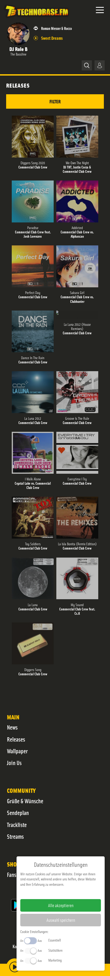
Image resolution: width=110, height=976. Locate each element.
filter (55, 101)
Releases (16, 739)
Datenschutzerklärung (70, 892)
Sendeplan (18, 812)
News (12, 727)
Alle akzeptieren (60, 905)
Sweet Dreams (52, 38)
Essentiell (54, 940)
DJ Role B (18, 48)
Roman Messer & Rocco (56, 28)
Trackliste (17, 824)
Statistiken (55, 950)
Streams (15, 836)
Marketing (55, 960)
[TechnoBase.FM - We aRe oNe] (36, 18)
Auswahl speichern (60, 920)
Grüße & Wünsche (25, 800)
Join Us (14, 762)
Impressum (44, 892)
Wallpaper (17, 750)
